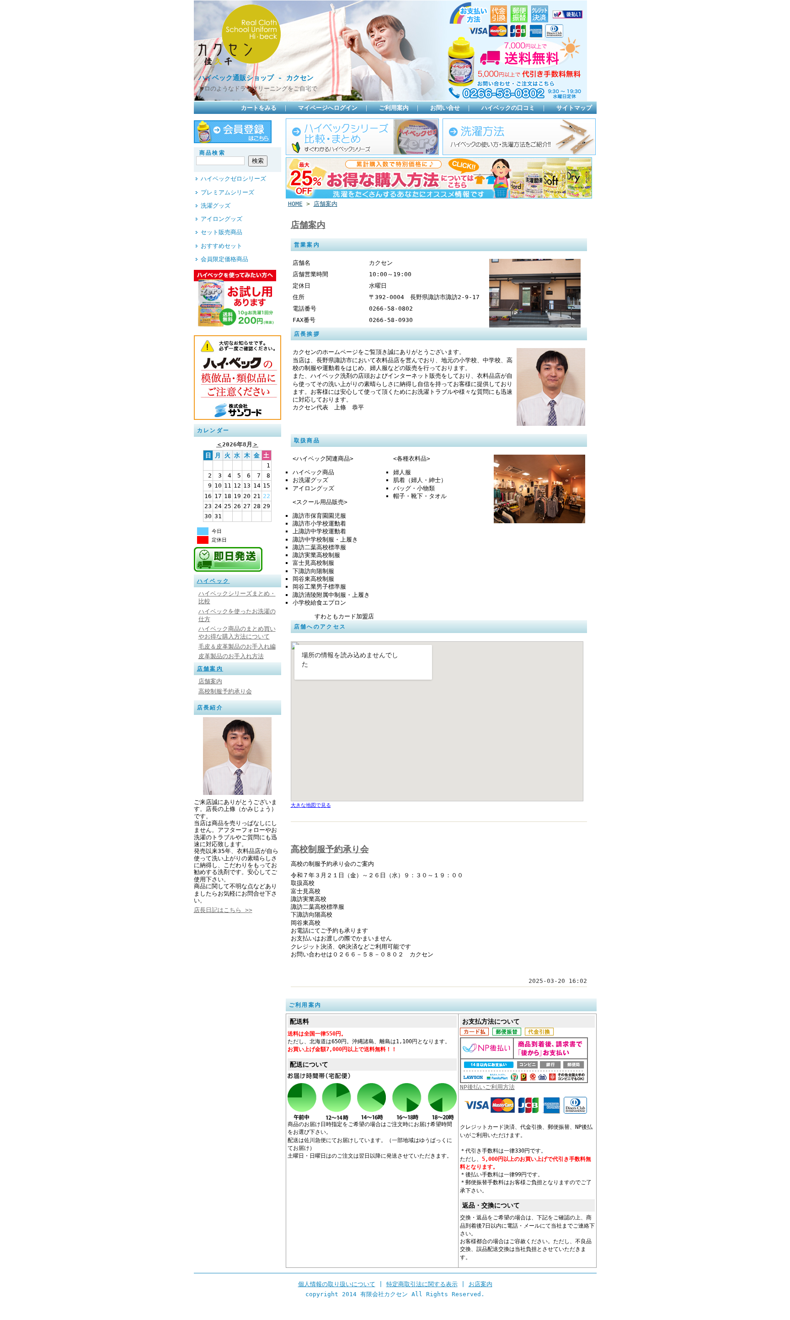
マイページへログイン (328, 107)
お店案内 (480, 1284)
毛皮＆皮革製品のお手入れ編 (237, 646)
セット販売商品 (221, 232)
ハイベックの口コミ (508, 107)
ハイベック (213, 581)
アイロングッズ (221, 218)
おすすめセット (221, 245)
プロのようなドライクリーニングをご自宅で (257, 88)
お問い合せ (445, 107)
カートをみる (259, 107)
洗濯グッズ (215, 205)
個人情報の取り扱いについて (336, 1284)
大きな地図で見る (311, 805)
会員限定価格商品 (224, 259)
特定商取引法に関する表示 (422, 1284)
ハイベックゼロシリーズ (233, 178)
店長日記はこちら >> (223, 910)
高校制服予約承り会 (225, 691)
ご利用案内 (394, 107)
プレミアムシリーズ (227, 192)
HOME (295, 203)
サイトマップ (574, 107)
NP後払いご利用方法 (487, 1087)
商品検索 (212, 153)
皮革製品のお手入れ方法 (231, 656)
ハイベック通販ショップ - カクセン (256, 78)
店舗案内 (210, 668)
